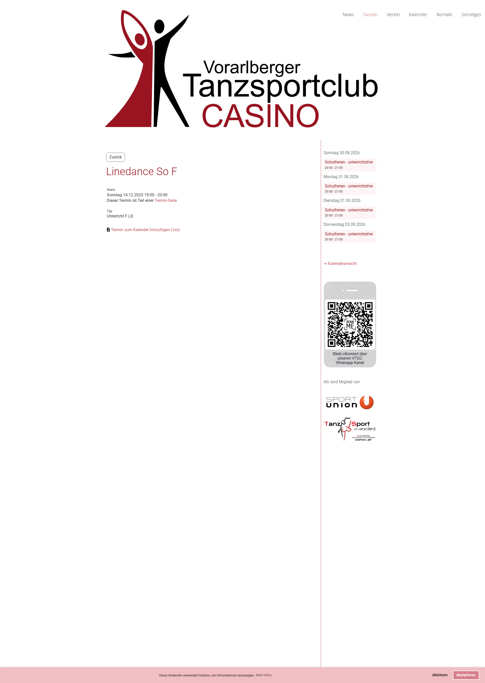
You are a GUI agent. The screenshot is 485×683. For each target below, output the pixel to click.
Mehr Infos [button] (264, 675)
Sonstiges (471, 14)
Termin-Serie (166, 200)
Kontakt (444, 14)
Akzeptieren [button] (466, 675)
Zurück (115, 157)
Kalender (418, 14)
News (348, 14)
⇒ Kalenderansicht (340, 263)
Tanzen (370, 14)
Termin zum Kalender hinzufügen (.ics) (145, 229)
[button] (350, 164)
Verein (393, 14)
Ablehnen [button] (440, 675)
